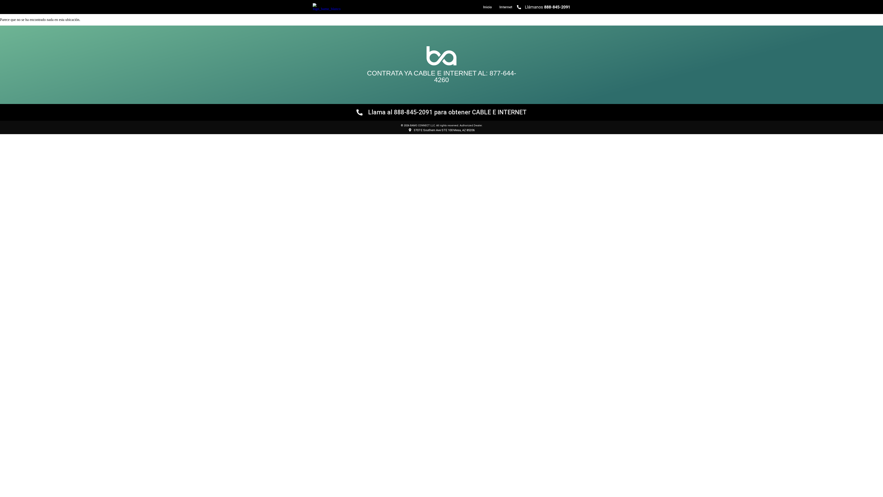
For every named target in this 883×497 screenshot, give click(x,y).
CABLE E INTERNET (445, 73)
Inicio (487, 7)
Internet (505, 7)
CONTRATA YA (390, 73)
